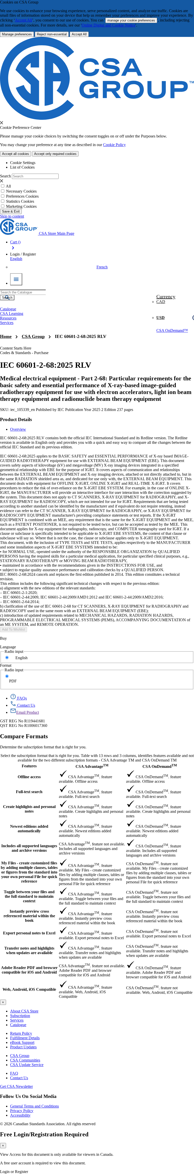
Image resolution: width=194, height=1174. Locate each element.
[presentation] (1, 122)
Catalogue (18, 1025)
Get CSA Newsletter (16, 1086)
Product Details (16, 419)
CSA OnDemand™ (172, 330)
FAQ (14, 1073)
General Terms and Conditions (34, 1106)
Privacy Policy (21, 1111)
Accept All (23, 20)
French (102, 267)
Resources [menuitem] (8, 318)
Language (8, 647)
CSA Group (33, 336)
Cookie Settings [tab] (22, 162)
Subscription (20, 1016)
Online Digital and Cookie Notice (108, 25)
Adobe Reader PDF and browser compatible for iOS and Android (29, 969)
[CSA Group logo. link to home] (97, 118)
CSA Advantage (92, 766)
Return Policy (21, 1033)
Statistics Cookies (20, 201)
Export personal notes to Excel (29, 933)
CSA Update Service (26, 1065)
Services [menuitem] (6, 322)
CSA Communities (25, 1060)
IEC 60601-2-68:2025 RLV (80, 336)
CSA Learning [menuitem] (11, 313)
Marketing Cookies (21, 206)
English (21, 658)
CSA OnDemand (159, 766)
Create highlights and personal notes (29, 808)
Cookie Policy (114, 145)
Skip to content (12, 216)
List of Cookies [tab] (22, 167)
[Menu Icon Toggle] (16, 279)
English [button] (16, 259)
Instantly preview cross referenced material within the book (29, 916)
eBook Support (22, 1042)
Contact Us (19, 1078)
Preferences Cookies (22, 196)
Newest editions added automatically (29, 828)
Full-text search (29, 792)
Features (29, 766)
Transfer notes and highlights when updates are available (29, 950)
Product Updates (23, 1047)
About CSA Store (24, 1011)
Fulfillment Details (25, 1038)
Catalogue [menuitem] (8, 309)
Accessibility (20, 1115)
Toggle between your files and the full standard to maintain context (29, 896)
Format (5, 665)
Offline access (29, 777)
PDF (13, 681)
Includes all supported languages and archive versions (29, 848)
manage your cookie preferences (131, 20)
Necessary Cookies (21, 191)
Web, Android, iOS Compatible (29, 989)
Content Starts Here (15, 348)
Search (5, 176)
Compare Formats (24, 736)
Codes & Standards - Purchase (24, 353)
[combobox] (23, 292)
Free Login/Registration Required (44, 1134)
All (8, 186)
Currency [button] (165, 296)
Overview (18, 429)
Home (6, 336)
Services (16, 1020)
